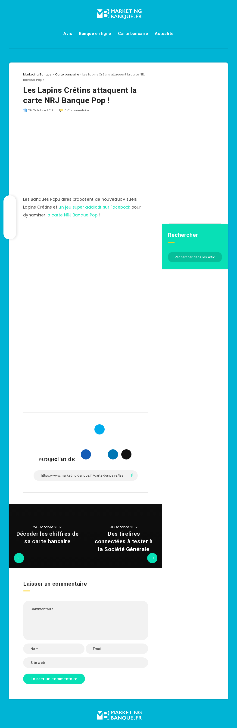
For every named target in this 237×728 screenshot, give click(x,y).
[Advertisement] (85, 258)
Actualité (164, 33)
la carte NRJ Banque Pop (72, 215)
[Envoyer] (217, 256)
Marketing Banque (37, 74)
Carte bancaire (133, 33)
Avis (67, 33)
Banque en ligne (95, 33)
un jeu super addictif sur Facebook (94, 207)
